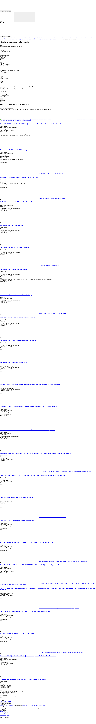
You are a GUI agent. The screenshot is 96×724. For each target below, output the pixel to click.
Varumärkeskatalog (40, 705)
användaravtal (31, 164)
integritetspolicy (21, 164)
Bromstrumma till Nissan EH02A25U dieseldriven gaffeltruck (18, 340)
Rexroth (56, 38)
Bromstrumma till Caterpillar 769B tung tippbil (13, 362)
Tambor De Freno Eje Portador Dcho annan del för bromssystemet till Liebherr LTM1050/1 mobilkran (30, 384)
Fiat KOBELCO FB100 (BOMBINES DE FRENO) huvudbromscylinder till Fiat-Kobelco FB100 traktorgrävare (31, 124)
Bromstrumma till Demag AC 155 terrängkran (13, 269)
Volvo (59, 38)
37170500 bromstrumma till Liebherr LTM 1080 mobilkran (17, 202)
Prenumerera (4, 162)
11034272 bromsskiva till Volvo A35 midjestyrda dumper (16, 497)
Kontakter (9, 701)
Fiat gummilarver (52, 39)
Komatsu (45, 38)
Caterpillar (34, 38)
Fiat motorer (88, 38)
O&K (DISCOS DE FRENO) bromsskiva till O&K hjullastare (17, 520)
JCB (41, 38)
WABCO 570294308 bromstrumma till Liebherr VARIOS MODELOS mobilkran (23, 679)
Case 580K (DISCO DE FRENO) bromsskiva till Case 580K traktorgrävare (21, 633)
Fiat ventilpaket (11, 39)
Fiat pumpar (59, 39)
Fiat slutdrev (73, 38)
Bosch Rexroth (25, 38)
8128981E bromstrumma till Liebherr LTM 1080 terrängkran (17, 317)
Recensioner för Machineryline (29, 705)
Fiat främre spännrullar (31, 39)
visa (1, 98)
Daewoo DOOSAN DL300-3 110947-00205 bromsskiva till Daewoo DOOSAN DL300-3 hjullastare (28, 406)
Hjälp (5, 701)
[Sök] (24, 17)
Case (30, 38)
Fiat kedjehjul (40, 39)
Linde (52, 38)
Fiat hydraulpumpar (80, 38)
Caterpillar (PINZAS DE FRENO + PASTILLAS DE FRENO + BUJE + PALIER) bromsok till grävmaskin (29, 565)
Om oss (2, 701)
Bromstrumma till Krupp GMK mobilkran (12, 225)
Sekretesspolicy (11, 705)
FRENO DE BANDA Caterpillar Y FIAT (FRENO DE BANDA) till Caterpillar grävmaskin (25, 611)
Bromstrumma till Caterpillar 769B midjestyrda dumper (16, 295)
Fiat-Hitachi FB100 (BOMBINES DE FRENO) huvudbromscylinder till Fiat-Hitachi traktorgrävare (28, 656)
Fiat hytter (45, 39)
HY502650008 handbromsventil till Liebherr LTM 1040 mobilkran (19, 177)
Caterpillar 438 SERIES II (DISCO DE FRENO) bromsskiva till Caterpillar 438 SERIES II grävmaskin (29, 543)
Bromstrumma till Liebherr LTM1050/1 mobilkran (14, 247)
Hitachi (38, 38)
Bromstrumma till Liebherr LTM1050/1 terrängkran (15, 150)
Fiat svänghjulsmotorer (20, 39)
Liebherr (49, 38)
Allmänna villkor (3, 705)
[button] (48, 30)
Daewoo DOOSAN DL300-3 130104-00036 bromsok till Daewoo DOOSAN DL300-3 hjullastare (27, 430)
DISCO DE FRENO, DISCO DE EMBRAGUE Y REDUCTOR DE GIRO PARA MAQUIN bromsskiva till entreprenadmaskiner (35, 453)
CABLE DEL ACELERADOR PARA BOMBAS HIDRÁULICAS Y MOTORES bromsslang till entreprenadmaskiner (33, 475)
